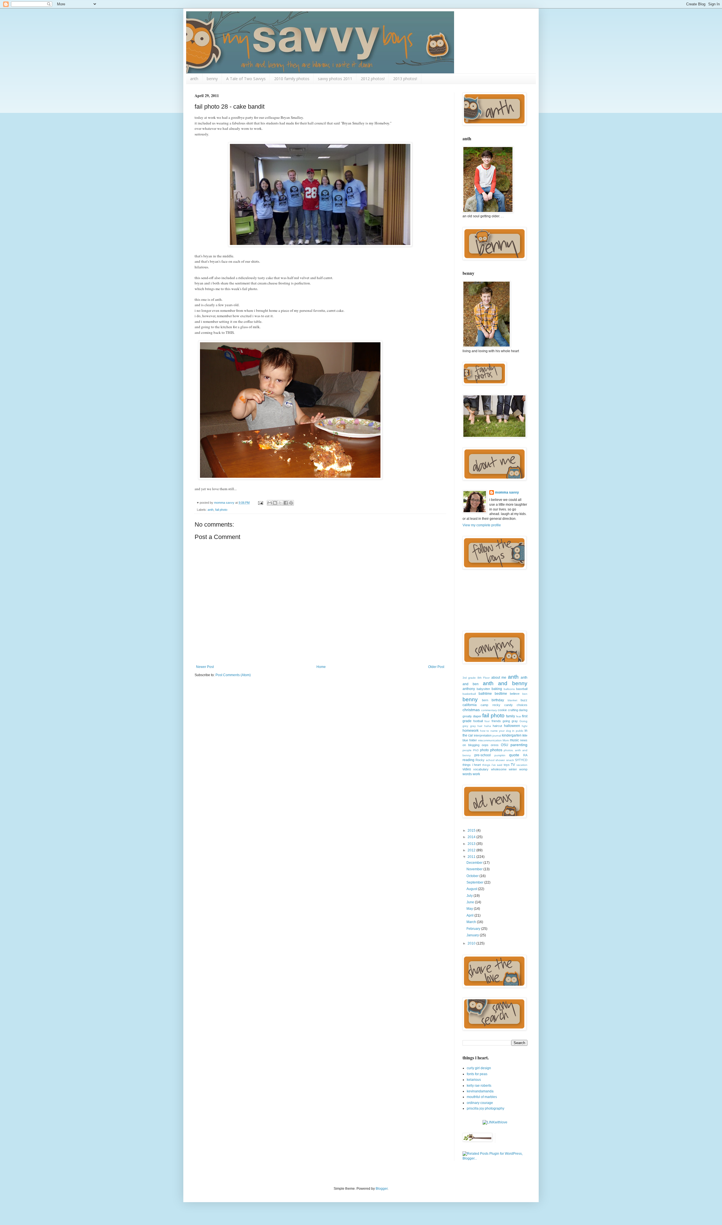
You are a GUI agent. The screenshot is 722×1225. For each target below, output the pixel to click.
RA (525, 755)
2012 (472, 850)
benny (212, 78)
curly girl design (479, 1068)
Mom (506, 740)
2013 (472, 844)
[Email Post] (260, 502)
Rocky (480, 760)
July (470, 896)
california (470, 705)
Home (321, 667)
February (473, 929)
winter (513, 769)
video (467, 769)
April (470, 915)
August (472, 889)
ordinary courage (480, 1103)
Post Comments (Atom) (233, 675)
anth (194, 78)
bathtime (485, 694)
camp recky (490, 705)
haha (487, 725)
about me (498, 678)
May (470, 909)
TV (513, 765)
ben (524, 693)
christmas (471, 709)
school (490, 760)
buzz (524, 700)
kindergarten (511, 735)
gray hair (476, 725)
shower (500, 760)
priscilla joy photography (485, 1108)
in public (517, 730)
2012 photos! (373, 78)
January (473, 935)
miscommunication (490, 740)
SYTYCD (521, 760)
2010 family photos (291, 78)
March (471, 922)
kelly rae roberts (479, 1086)
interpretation (483, 735)
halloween (512, 726)
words (467, 774)
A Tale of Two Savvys (246, 78)
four (487, 721)
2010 (472, 943)
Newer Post (205, 667)
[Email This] (269, 503)
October (472, 876)
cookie (502, 710)
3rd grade (469, 677)
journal (496, 735)
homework (471, 731)
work (476, 774)
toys (507, 764)
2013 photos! (405, 78)
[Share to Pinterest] (291, 503)
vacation (521, 764)
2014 (472, 837)
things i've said (492, 764)
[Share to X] (280, 503)
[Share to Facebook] (286, 503)
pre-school (482, 755)
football (478, 721)
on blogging (471, 745)
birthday (498, 700)
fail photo (221, 509)
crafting (513, 710)
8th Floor (483, 677)
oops (485, 745)
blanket (512, 700)
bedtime (501, 694)
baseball (521, 689)
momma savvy (507, 492)
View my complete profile (482, 525)
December (474, 863)
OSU (504, 745)
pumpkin (499, 755)
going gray (510, 721)
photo (484, 750)
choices (522, 705)
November (474, 869)
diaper (477, 716)
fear (518, 716)
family (510, 716)
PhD (476, 750)
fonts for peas (477, 1074)
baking (497, 689)
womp (523, 769)
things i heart (472, 764)
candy (508, 705)
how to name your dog (495, 730)
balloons (509, 689)
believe (515, 693)
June (470, 902)
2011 (472, 857)
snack (510, 760)
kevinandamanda (480, 1091)
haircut (497, 725)
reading (468, 760)
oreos (495, 745)
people (467, 750)
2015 (472, 830)
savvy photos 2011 (335, 78)
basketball (469, 693)
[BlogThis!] (275, 503)
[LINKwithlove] (495, 1122)
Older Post (436, 667)
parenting (518, 744)
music (514, 740)
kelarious (474, 1080)
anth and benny (505, 683)
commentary (489, 710)
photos (496, 750)
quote (514, 755)
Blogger (382, 1189)
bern (485, 700)
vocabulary (480, 769)
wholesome (499, 769)
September (475, 882)
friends (496, 721)
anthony (469, 689)
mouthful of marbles (482, 1097)
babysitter (483, 689)
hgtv (524, 725)
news (523, 740)
